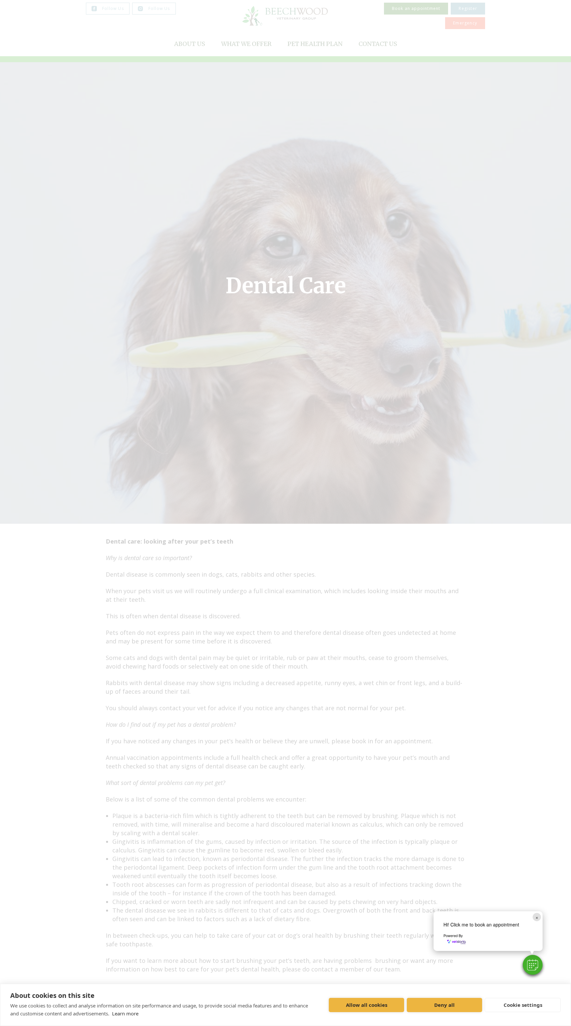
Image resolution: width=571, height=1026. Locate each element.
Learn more (125, 1013)
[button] (533, 965)
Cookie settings (523, 1005)
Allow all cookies (366, 1005)
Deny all (444, 1005)
